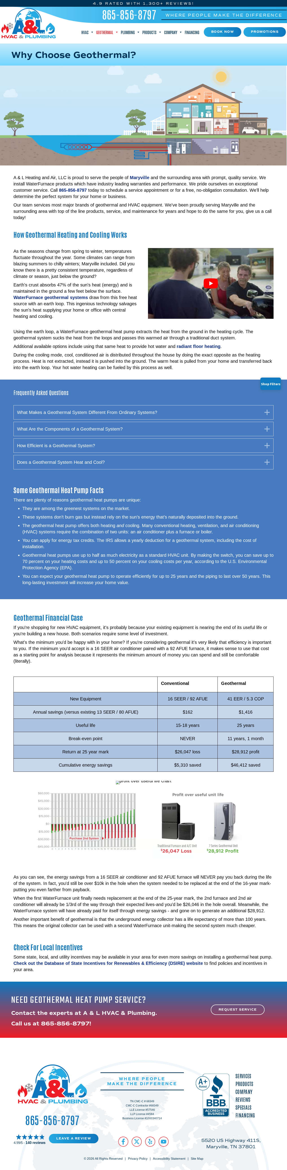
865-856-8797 (129, 14)
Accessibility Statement (169, 1158)
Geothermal (104, 32)
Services (243, 1076)
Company (170, 32)
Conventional (175, 683)
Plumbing (128, 32)
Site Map (197, 1158)
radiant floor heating (198, 346)
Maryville (139, 177)
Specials (243, 1107)
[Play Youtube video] (211, 283)
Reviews (242, 1099)
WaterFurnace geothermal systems (50, 297)
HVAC (85, 32)
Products (149, 32)
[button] (143, 412)
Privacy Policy (138, 1158)
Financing (192, 32)
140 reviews (36, 1143)
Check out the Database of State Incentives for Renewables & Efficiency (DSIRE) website (108, 963)
